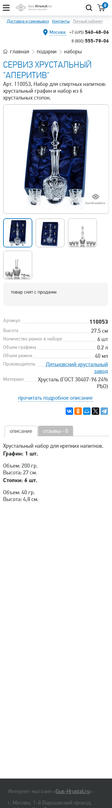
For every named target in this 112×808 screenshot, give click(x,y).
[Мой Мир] (87, 411)
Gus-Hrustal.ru (73, 791)
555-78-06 (90, 41)
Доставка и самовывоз (28, 21)
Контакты (61, 21)
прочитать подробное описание (55, 397)
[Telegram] (104, 411)
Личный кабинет (88, 21)
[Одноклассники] (78, 411)
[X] (95, 411)
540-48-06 (89, 32)
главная (19, 51)
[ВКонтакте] (69, 411)
